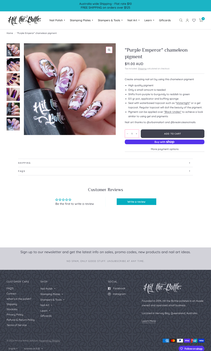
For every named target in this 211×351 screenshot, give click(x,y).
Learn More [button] (149, 321)
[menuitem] (57, 20)
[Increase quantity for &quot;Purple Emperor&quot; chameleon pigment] (136, 134)
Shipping (142, 68)
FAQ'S (10, 288)
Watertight (182, 103)
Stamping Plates (80, 20)
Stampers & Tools (109, 20)
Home (10, 33)
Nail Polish (56, 20)
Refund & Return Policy (21, 319)
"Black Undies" (172, 111)
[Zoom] (109, 50)
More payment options (165, 149)
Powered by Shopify (49, 340)
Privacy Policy (15, 314)
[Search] (181, 20)
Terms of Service (17, 325)
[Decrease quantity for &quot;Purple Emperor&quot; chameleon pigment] (127, 134)
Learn (148, 20)
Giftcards (165, 20)
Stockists (12, 309)
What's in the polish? (19, 298)
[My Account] (187, 20)
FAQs (21, 171)
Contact (11, 293)
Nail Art (132, 20)
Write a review (136, 201)
